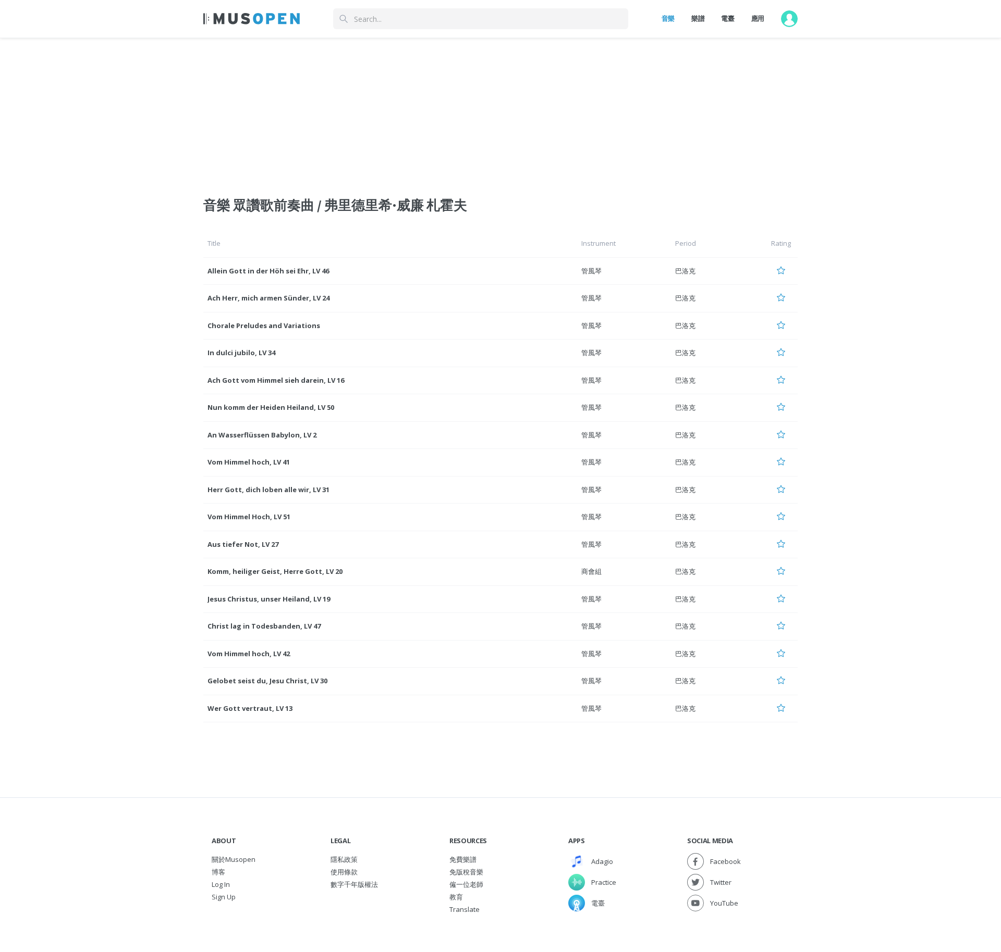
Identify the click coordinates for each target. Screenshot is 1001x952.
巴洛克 (685, 270)
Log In (221, 884)
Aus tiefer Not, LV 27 (242, 544)
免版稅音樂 (466, 871)
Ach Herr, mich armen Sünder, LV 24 (268, 298)
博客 (218, 871)
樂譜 (697, 18)
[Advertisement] (500, 111)
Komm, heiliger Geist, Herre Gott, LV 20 (275, 571)
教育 (456, 896)
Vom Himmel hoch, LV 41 (248, 462)
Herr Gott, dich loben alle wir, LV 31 (268, 489)
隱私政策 (344, 859)
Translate (464, 909)
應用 (757, 18)
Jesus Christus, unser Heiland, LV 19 (268, 599)
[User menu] (789, 18)
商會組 (591, 571)
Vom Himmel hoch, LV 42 (248, 653)
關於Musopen (233, 859)
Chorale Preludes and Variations (263, 325)
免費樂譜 (463, 859)
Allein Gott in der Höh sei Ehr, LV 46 (268, 270)
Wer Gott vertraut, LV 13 (249, 708)
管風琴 (591, 270)
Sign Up (224, 896)
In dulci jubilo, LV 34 (241, 352)
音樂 (668, 18)
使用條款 (344, 871)
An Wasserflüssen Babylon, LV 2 (261, 435)
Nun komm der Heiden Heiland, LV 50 (270, 407)
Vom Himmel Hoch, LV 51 (248, 516)
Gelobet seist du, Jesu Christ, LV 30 (267, 680)
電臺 (727, 18)
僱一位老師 (466, 884)
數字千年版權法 (354, 884)
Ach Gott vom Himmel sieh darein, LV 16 (275, 380)
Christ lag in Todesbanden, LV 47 (264, 626)
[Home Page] (251, 18)
